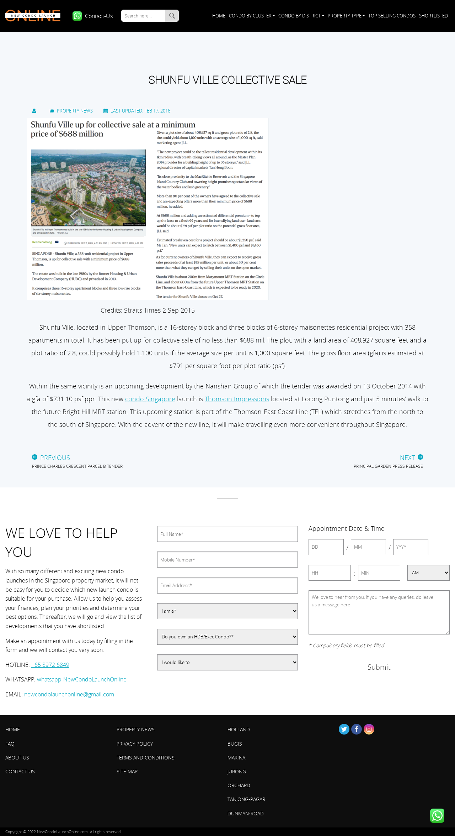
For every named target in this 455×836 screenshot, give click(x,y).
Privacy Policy (135, 743)
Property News (75, 111)
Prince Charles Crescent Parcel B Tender (77, 466)
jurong (237, 771)
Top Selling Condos (392, 15)
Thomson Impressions (237, 399)
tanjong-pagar (246, 799)
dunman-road (246, 813)
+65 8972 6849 (50, 665)
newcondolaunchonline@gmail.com (69, 694)
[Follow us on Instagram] (369, 729)
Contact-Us (99, 16)
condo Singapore (150, 399)
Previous (55, 457)
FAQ (10, 743)
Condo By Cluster (250, 15)
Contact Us (20, 771)
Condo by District (299, 15)
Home (218, 15)
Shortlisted (433, 15)
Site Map (127, 771)
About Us (17, 757)
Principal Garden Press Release (388, 466)
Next (407, 457)
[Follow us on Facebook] (356, 729)
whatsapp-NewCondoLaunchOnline (82, 679)
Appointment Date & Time (347, 528)
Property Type (345, 15)
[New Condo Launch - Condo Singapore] (35, 16)
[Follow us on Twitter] (344, 729)
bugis (235, 743)
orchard (239, 785)
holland (239, 729)
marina (236, 757)
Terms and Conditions (146, 757)
